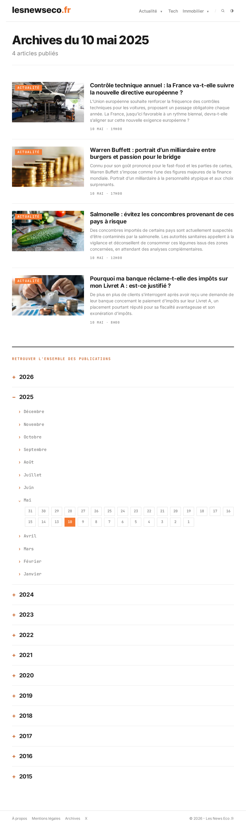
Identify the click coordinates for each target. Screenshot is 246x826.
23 (136, 511)
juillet (33, 475)
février (33, 561)
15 (30, 521)
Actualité (148, 10)
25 (109, 511)
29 (57, 511)
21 (162, 511)
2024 (26, 594)
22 (149, 511)
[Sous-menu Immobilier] (208, 11)
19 (189, 511)
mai (28, 500)
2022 (26, 635)
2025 (26, 397)
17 (215, 511)
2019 (25, 695)
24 (123, 511)
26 (96, 511)
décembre (34, 411)
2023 (26, 614)
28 (70, 511)
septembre (35, 449)
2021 (25, 655)
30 (43, 511)
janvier (33, 574)
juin (29, 487)
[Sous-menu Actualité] (161, 11)
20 (175, 511)
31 (30, 511)
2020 (26, 675)
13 (57, 521)
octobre (33, 437)
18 (202, 511)
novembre (34, 424)
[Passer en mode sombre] (232, 11)
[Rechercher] (223, 11)
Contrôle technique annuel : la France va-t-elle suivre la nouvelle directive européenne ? (162, 89)
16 (228, 511)
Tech (173, 10)
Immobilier (193, 10)
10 (70, 521)
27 (83, 511)
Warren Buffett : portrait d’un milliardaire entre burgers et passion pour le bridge (153, 154)
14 (43, 521)
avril (30, 536)
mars (29, 548)
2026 (26, 377)
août (29, 462)
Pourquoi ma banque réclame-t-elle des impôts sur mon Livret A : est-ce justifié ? (159, 282)
